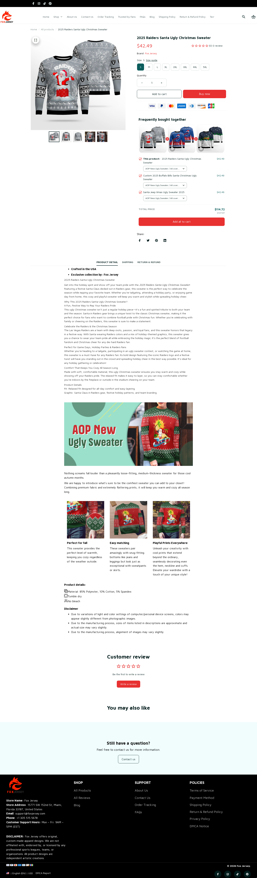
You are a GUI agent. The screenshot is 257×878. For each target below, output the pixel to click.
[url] (43, 873)
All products (47, 29)
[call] (27, 818)
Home (34, 29)
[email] (25, 813)
